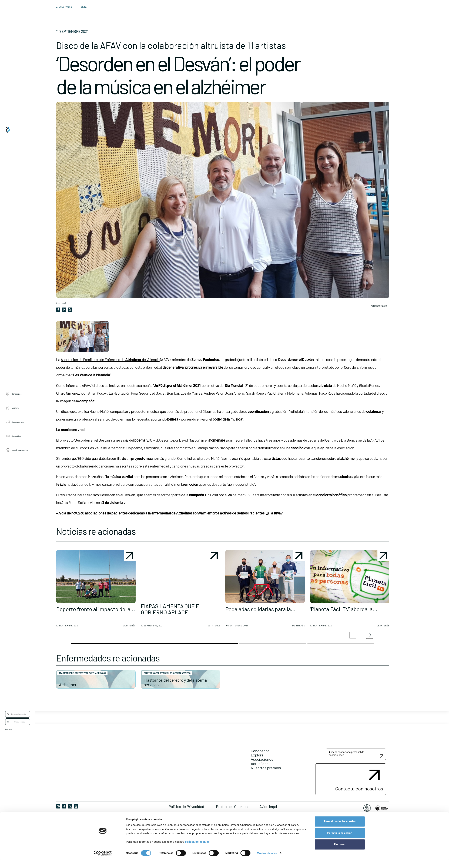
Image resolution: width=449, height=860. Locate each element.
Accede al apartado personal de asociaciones (346, 753)
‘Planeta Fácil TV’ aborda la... (343, 609)
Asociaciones (18, 422)
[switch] (181, 853)
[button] (96, 590)
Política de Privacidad (186, 806)
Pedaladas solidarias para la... (260, 609)
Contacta (8, 729)
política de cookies (197, 841)
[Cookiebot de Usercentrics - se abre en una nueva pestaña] (102, 853)
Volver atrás (65, 6)
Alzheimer (68, 684)
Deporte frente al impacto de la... (95, 609)
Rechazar (340, 844)
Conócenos (17, 394)
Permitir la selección (339, 832)
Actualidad (16, 436)
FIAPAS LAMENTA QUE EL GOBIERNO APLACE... (171, 609)
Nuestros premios (20, 450)
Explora (15, 408)
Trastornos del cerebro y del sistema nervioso (82, 673)
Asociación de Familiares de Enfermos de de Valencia (110, 359)
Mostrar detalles (267, 853)
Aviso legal (268, 806)
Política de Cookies (232, 806)
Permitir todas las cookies (340, 821)
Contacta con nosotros (359, 788)
